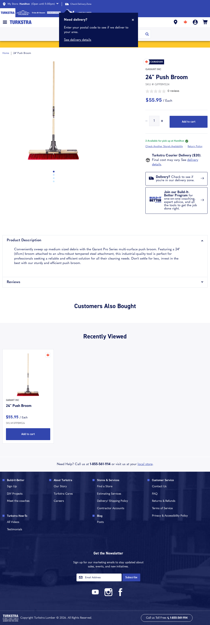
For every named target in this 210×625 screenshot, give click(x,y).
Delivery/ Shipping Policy (112, 501)
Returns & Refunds (163, 501)
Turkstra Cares (63, 493)
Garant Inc (153, 69)
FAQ (155, 493)
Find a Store (104, 486)
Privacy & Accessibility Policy (170, 515)
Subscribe (131, 577)
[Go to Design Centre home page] (54, 12)
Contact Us (159, 486)
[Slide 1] (53, 174)
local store (145, 464)
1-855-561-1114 (100, 464)
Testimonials (14, 529)
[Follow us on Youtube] (96, 595)
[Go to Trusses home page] (23, 12)
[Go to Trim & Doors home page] (38, 12)
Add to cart (188, 122)
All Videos (13, 522)
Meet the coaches (18, 501)
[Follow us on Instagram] (108, 595)
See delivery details (77, 40)
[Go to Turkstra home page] (7, 12)
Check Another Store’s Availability (164, 146)
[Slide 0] (53, 171)
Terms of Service (162, 508)
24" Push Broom (18, 405)
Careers (59, 501)
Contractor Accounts (110, 508)
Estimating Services (109, 493)
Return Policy (195, 146)
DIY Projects (15, 493)
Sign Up (12, 486)
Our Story (60, 486)
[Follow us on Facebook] (120, 595)
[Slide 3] (53, 181)
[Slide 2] (53, 178)
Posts (100, 522)
